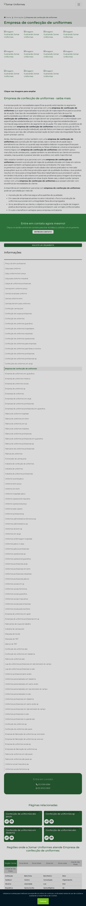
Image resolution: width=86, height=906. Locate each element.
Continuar (43, 901)
